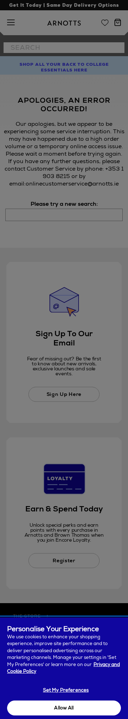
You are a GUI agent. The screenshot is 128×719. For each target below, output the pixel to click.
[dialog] (64, 668)
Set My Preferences (66, 690)
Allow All (64, 708)
